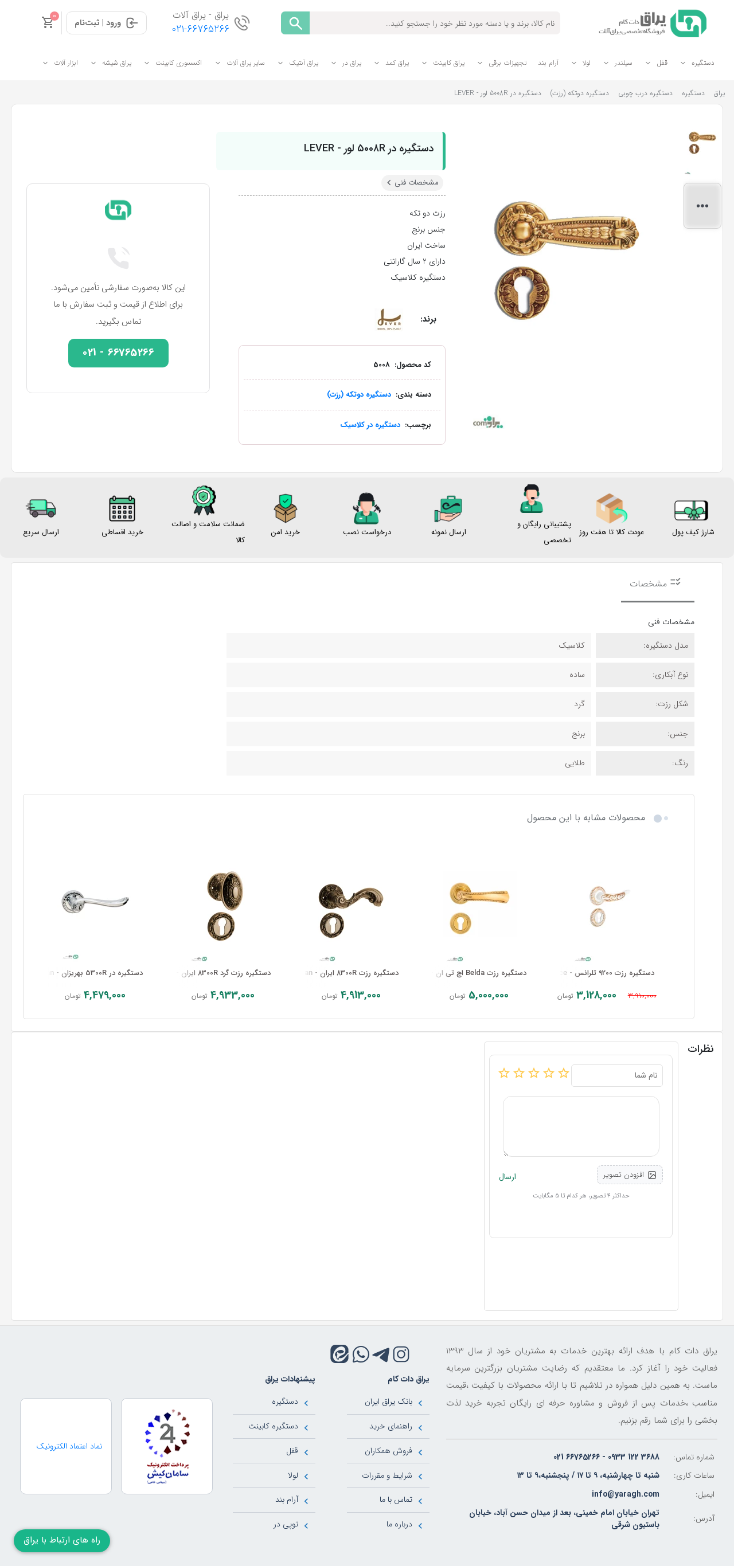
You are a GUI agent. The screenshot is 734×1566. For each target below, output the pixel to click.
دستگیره (703, 62)
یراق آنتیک (303, 62)
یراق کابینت (448, 62)
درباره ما (399, 1524)
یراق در (351, 62)
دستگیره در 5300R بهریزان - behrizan (84, 973)
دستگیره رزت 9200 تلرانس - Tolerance (593, 973)
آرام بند (548, 62)
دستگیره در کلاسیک (370, 425)
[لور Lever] (388, 319)
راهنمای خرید (390, 1426)
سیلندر (624, 62)
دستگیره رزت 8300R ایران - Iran (349, 973)
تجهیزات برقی (507, 62)
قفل (662, 62)
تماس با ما (396, 1499)
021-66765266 (200, 29)
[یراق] (650, 22)
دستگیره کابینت (273, 1426)
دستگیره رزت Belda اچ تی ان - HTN (469, 973)
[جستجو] (295, 22)
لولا (587, 62)
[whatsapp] (361, 1354)
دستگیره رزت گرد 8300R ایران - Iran (216, 973)
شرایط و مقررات (387, 1475)
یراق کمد (397, 62)
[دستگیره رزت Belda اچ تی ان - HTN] (479, 905)
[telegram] (381, 1354)
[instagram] (401, 1354)
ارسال (507, 1177)
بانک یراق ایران (388, 1401)
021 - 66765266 (118, 352)
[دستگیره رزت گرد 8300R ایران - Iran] (223, 905)
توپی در (286, 1524)
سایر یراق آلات (246, 62)
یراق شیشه (116, 62)
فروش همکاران (388, 1450)
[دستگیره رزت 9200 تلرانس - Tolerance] (607, 905)
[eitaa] (339, 1354)
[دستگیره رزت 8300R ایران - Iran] (351, 905)
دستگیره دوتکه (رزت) (359, 395)
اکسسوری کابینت (178, 62)
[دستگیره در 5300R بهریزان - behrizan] (95, 905)
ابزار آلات (66, 62)
